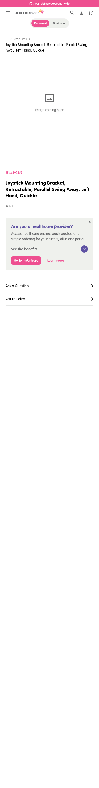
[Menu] (8, 13)
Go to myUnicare (26, 260)
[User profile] (81, 13)
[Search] (72, 13)
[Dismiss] (90, 222)
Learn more (55, 260)
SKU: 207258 (14, 172)
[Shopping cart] (90, 13)
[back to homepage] (29, 11)
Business (59, 23)
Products (20, 39)
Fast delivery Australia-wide (52, 4)
